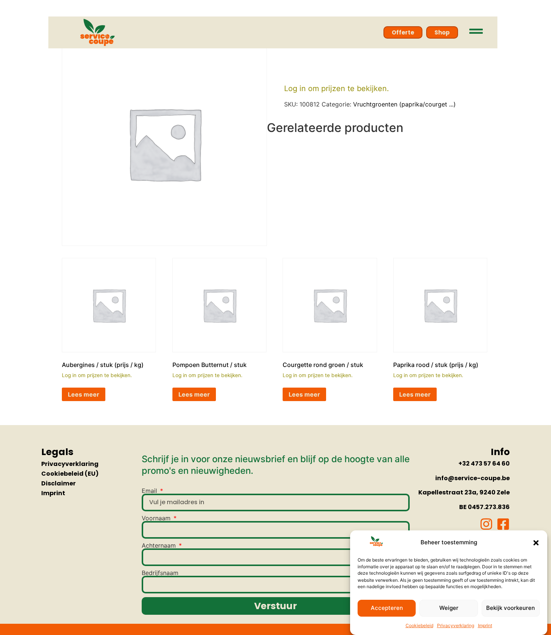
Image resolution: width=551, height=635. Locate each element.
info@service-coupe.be (472, 478)
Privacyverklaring (455, 625)
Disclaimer (58, 483)
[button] (536, 543)
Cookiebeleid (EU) (70, 473)
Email (150, 491)
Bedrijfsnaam (160, 573)
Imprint (485, 625)
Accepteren (387, 608)
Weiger (448, 608)
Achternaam (160, 545)
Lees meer (83, 394)
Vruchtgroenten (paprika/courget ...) (404, 104)
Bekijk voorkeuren (510, 608)
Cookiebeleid (419, 625)
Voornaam (157, 518)
